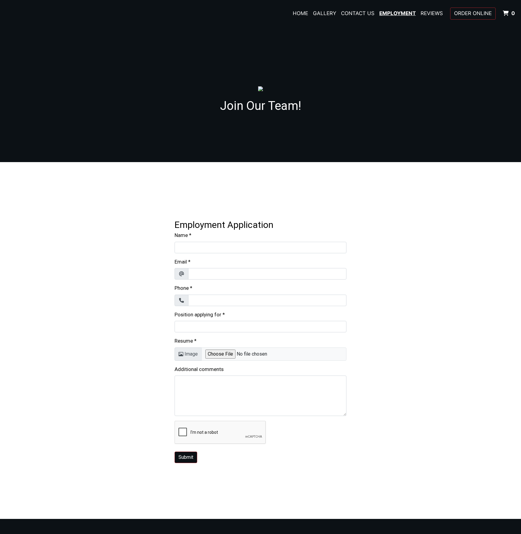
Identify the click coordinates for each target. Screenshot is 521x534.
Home (300, 13)
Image (191, 354)
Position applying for (198, 315)
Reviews (432, 13)
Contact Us (357, 13)
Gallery (324, 13)
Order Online (473, 13)
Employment (397, 13)
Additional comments (199, 369)
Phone (182, 288)
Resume (184, 341)
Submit (185, 457)
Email (181, 262)
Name (181, 235)
